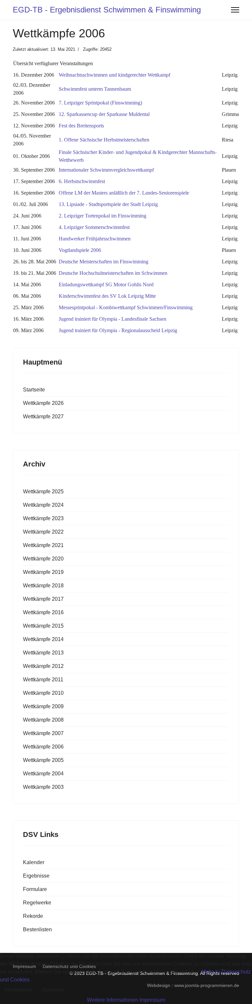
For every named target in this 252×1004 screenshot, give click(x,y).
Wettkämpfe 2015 (43, 626)
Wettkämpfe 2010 (43, 693)
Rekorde (33, 916)
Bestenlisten (37, 929)
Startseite (34, 389)
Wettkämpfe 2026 (43, 403)
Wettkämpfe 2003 (43, 787)
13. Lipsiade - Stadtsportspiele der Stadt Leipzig (108, 204)
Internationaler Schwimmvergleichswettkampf (106, 170)
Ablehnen (53, 990)
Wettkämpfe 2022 (43, 532)
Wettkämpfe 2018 (43, 585)
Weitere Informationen (112, 1000)
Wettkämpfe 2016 (43, 612)
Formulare (35, 889)
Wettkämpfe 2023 (43, 518)
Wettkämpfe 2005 (43, 760)
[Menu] (235, 10)
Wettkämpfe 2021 (43, 545)
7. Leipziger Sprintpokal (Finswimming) (100, 102)
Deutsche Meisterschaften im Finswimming (103, 261)
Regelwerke (37, 902)
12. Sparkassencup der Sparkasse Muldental (104, 114)
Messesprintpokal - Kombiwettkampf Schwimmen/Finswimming (126, 307)
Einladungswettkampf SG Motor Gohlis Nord (106, 284)
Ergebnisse (36, 876)
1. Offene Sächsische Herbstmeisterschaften (104, 139)
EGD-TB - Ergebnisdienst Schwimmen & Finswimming (107, 10)
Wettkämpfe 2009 (43, 706)
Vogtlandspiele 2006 (80, 250)
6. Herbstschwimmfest (82, 181)
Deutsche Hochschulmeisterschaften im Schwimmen (113, 273)
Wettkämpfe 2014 (43, 639)
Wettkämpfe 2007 (43, 733)
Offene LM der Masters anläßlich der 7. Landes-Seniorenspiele (124, 193)
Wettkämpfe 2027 (43, 416)
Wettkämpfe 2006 (43, 746)
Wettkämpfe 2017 (43, 599)
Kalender (33, 862)
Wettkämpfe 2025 (43, 491)
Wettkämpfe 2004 (43, 773)
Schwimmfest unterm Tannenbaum (95, 89)
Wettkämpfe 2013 (43, 652)
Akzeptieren (18, 990)
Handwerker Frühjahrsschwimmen (95, 238)
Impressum (152, 1000)
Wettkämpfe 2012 (43, 666)
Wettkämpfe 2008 (43, 720)
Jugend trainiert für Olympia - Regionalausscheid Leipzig (118, 330)
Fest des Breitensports (81, 125)
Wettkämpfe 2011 (43, 679)
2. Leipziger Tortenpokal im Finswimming (102, 215)
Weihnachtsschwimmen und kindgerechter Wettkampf (114, 75)
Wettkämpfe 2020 (43, 558)
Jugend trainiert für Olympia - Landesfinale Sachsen (112, 319)
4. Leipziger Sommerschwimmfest (94, 227)
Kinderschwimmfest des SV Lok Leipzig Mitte (107, 296)
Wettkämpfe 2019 (43, 572)
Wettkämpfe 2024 (43, 505)
